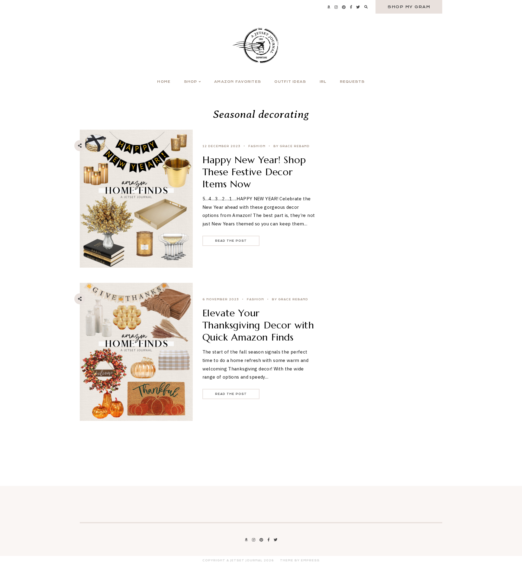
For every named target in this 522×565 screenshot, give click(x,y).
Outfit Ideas (290, 82)
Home (163, 82)
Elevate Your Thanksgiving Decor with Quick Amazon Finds (258, 325)
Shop (190, 82)
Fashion (257, 146)
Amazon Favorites (237, 82)
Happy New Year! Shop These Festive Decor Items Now (254, 172)
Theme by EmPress (300, 560)
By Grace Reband (291, 146)
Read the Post (231, 240)
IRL (323, 82)
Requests (352, 82)
